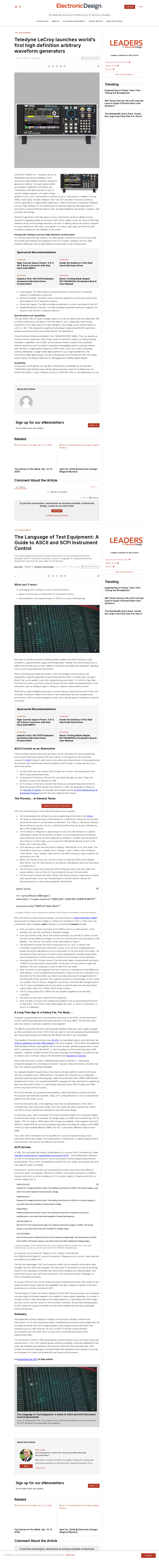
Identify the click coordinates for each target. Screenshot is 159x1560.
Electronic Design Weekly (74, 21)
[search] (20, 6)
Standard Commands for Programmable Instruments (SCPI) (41, 1155)
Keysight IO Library (32, 790)
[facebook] (49, 66)
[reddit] (61, 66)
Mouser (109, 69)
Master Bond (111, 66)
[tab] (20, 487)
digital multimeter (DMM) (85, 918)
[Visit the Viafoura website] (93, 498)
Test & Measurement (22, 33)
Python (89, 816)
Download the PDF (27, 1359)
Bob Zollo (18, 567)
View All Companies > (124, 74)
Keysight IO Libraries (76, 1056)
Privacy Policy (70, 1555)
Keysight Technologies (44, 567)
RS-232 (54, 1040)
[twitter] (57, 66)
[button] (16, 6)
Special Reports (96, 21)
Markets (55, 21)
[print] (98, 66)
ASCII (28, 760)
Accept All (148, 1555)
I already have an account (57, 515)
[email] (65, 66)
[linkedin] (53, 66)
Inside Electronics (114, 21)
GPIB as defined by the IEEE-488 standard (34, 1043)
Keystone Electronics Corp (117, 62)
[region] (57, 492)
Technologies (42, 21)
